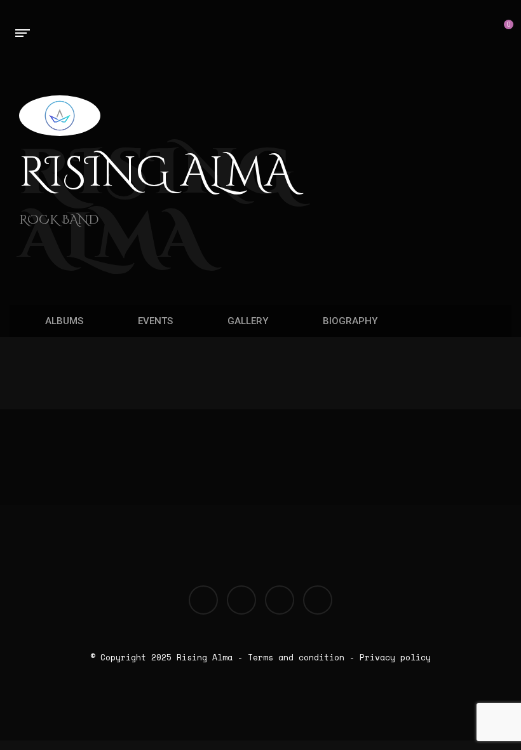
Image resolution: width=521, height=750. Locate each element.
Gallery (246, 321)
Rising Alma (205, 657)
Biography (348, 321)
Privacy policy (395, 657)
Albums (63, 321)
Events (154, 321)
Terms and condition (296, 657)
